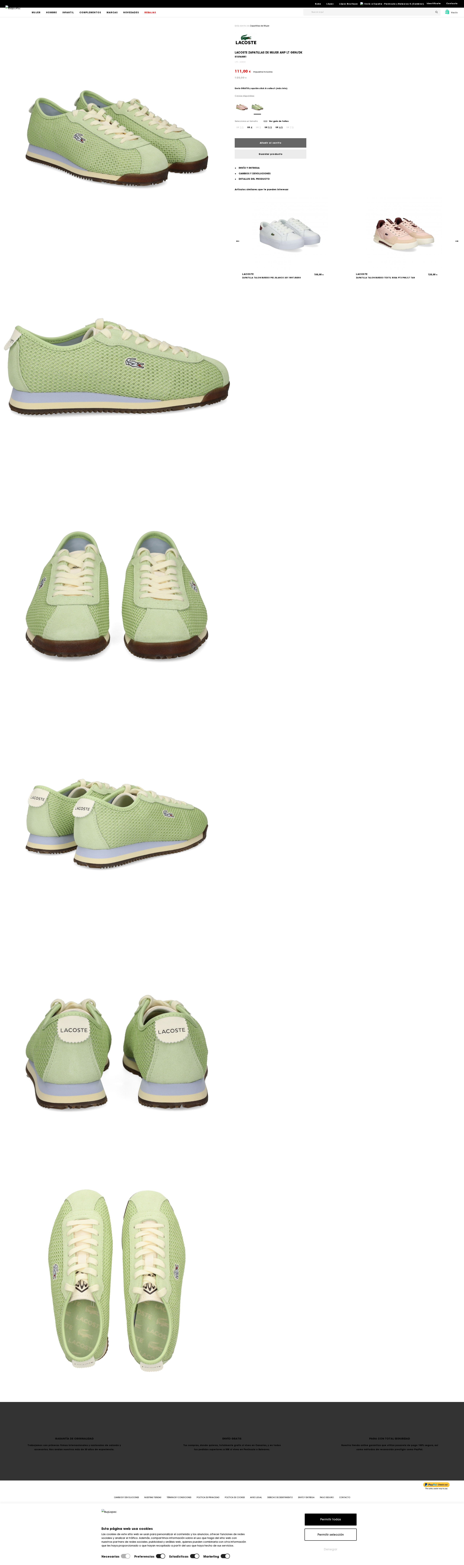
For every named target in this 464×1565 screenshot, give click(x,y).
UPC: (237, 62)
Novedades (131, 12)
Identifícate (434, 3)
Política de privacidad (208, 1497)
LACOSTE (248, 274)
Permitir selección (331, 1534)
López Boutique (348, 4)
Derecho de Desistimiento (280, 1497)
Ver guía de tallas (279, 121)
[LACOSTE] (246, 39)
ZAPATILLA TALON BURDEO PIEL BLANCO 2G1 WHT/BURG (271, 278)
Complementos (90, 12)
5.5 (268, 127)
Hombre (51, 12)
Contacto (452, 3)
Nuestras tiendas (152, 1497)
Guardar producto (270, 154)
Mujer (36, 12)
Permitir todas (330, 1519)
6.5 (279, 127)
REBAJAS (150, 12)
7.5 (290, 127)
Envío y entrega (306, 1497)
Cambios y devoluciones (126, 1497)
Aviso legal (256, 1497)
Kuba (318, 4)
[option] (117, 138)
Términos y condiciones (179, 1497)
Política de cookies (235, 1497)
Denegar (330, 1549)
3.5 (240, 127)
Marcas (112, 12)
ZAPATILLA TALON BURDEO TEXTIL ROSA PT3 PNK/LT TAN (385, 278)
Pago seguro (327, 1497)
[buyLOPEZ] (12, 10)
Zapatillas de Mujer (259, 26)
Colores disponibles (244, 96)
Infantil (68, 12)
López (330, 4)
